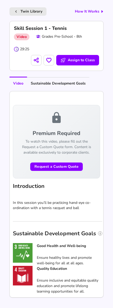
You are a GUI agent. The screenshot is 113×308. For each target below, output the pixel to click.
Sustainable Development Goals (58, 83)
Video (18, 83)
